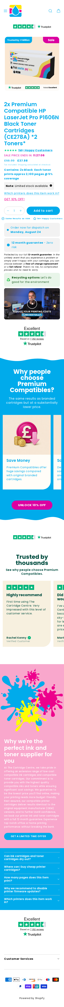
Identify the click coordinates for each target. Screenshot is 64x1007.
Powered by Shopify (32, 998)
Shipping (22, 164)
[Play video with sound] (32, 304)
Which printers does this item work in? (31, 193)
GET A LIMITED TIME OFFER (28, 836)
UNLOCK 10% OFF (32, 505)
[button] (5, 11)
